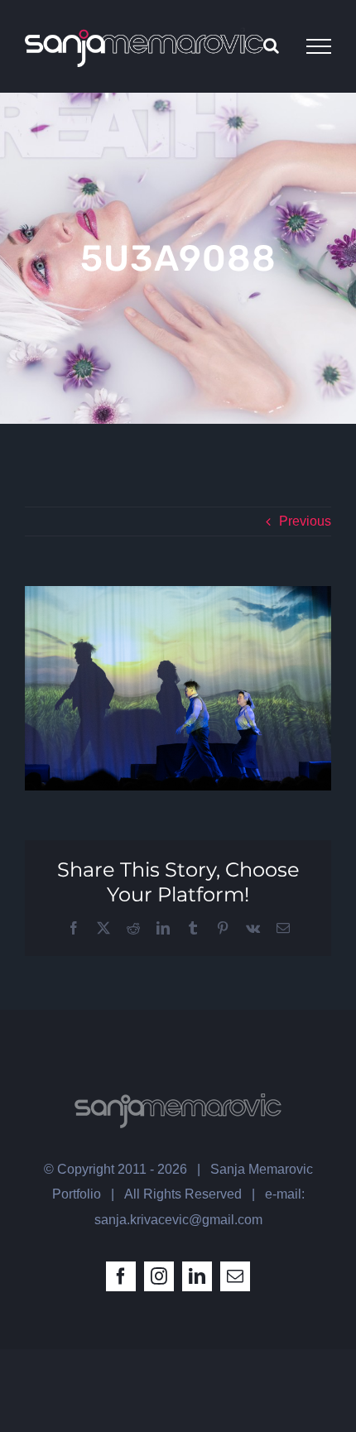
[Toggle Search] (271, 45)
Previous (305, 521)
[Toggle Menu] (318, 46)
